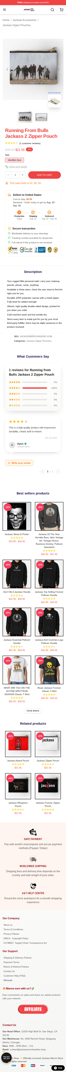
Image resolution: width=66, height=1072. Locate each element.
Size (7, 155)
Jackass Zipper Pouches (17, 25)
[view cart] (61, 10)
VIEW (17, 527)
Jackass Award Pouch (18, 760)
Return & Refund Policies (16, 966)
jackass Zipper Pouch (48, 760)
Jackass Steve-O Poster (17, 534)
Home (6, 20)
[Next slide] (58, 69)
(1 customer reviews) (30, 143)
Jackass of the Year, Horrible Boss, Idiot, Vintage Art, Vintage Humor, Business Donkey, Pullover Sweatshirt (49, 540)
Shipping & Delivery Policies (18, 957)
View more (33, 711)
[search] (52, 10)
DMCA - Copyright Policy (16, 938)
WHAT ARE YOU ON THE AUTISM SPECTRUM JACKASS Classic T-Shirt (17, 691)
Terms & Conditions (13, 929)
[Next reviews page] (58, 471)
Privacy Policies (11, 934)
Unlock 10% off (6, 1057)
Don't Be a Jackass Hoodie (16, 592)
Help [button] (60, 1068)
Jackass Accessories (24, 20)
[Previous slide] (7, 69)
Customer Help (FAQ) (14, 975)
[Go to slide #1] (24, 117)
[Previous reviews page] (42, 471)
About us (8, 925)
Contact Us (9, 971)
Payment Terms (11, 962)
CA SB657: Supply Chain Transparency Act (25, 943)
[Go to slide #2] (41, 117)
